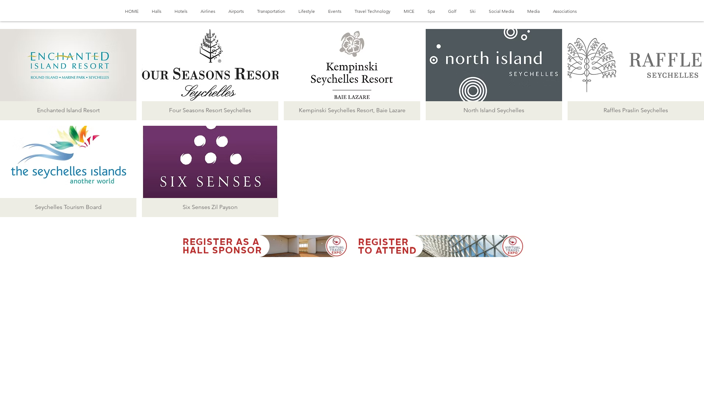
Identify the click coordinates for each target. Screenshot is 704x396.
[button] (68, 74)
